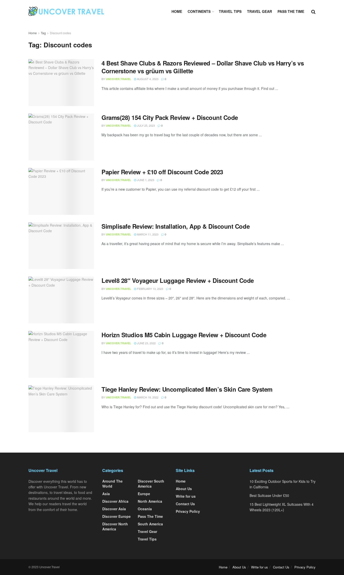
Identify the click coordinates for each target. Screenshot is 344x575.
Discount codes (60, 33)
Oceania (145, 508)
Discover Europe (116, 516)
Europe (144, 493)
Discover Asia (114, 508)
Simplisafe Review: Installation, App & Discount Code (175, 226)
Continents (199, 11)
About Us (184, 488)
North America (150, 501)
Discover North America (115, 526)
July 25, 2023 (145, 125)
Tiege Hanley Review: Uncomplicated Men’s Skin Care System (186, 389)
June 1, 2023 (145, 180)
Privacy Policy (188, 511)
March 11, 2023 (147, 234)
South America (150, 523)
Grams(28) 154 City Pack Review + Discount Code (169, 117)
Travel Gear (259, 11)
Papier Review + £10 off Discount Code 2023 (162, 171)
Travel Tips (230, 11)
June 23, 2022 (146, 343)
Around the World (112, 484)
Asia (106, 493)
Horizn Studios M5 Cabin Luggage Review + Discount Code (183, 334)
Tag (43, 33)
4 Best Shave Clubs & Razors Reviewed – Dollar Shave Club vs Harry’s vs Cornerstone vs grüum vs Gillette (202, 67)
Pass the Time (291, 11)
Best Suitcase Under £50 (269, 495)
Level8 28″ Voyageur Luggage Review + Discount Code (177, 280)
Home (176, 11)
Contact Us (185, 503)
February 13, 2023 (149, 289)
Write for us (186, 496)
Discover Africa (115, 501)
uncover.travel (118, 79)
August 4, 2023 (147, 79)
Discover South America (151, 484)
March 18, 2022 (147, 397)
